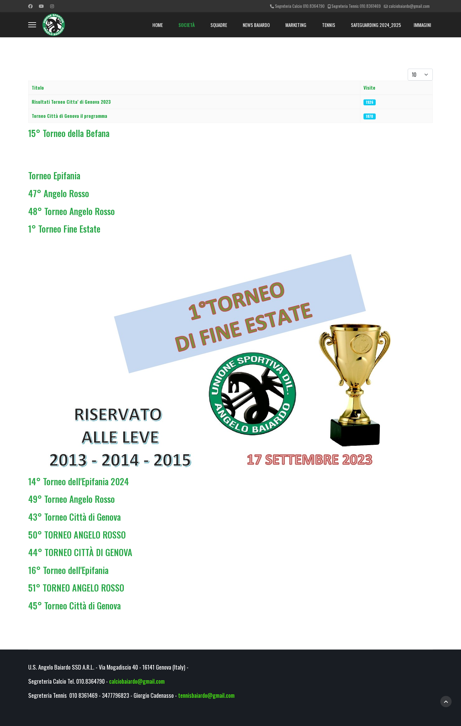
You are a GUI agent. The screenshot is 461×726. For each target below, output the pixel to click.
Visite (369, 87)
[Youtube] (41, 6)
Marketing (295, 24)
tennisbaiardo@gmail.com (206, 695)
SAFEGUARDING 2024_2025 (376, 24)
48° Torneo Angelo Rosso (71, 211)
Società (186, 24)
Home (157, 24)
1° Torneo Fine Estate (64, 228)
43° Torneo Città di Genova (74, 516)
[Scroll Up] (446, 701)
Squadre (218, 24)
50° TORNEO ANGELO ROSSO (77, 534)
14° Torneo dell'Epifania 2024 (78, 481)
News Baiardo (256, 24)
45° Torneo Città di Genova (74, 605)
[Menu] (32, 24)
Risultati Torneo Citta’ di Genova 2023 (71, 101)
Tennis (328, 24)
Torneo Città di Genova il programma (69, 115)
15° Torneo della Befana (68, 133)
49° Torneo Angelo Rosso (71, 498)
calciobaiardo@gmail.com (409, 6)
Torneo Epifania (54, 175)
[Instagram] (52, 6)
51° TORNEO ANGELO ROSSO (76, 587)
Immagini (422, 24)
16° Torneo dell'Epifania (68, 570)
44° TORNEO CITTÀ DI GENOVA (80, 552)
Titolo (38, 87)
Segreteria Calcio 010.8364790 (300, 6)
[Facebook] (30, 6)
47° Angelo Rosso (58, 193)
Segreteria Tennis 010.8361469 (356, 6)
